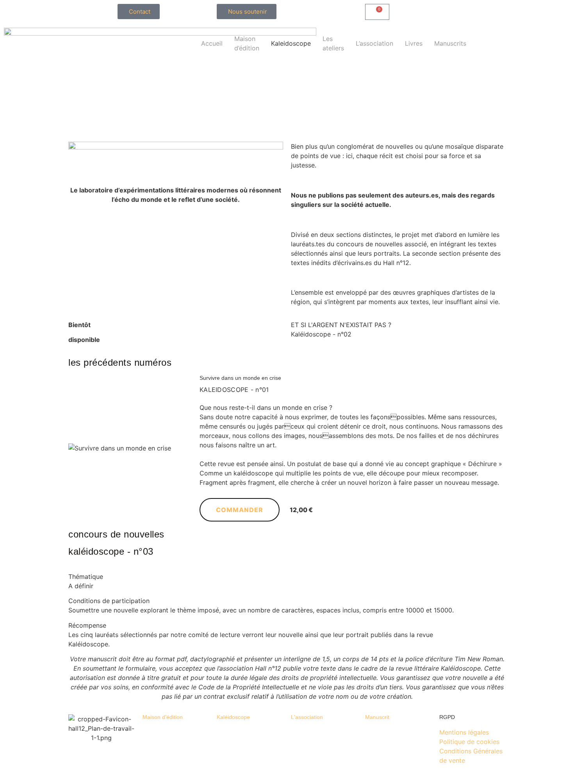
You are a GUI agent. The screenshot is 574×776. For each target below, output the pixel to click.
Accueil (212, 43)
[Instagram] (396, 37)
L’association (374, 43)
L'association (307, 717)
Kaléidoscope (233, 717)
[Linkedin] (418, 37)
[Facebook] (439, 37)
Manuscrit (377, 717)
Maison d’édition (246, 43)
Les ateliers (333, 43)
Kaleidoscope (291, 43)
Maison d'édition (163, 717)
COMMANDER (239, 510)
